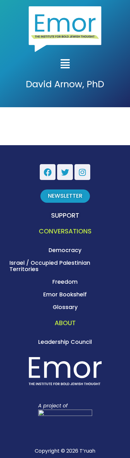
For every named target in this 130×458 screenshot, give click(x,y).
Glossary (65, 307)
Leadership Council (65, 342)
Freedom (65, 282)
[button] (65, 65)
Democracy (65, 250)
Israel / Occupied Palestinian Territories (49, 266)
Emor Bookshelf (65, 294)
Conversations (65, 231)
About (65, 323)
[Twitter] (65, 172)
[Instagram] (82, 172)
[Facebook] (48, 172)
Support (65, 215)
